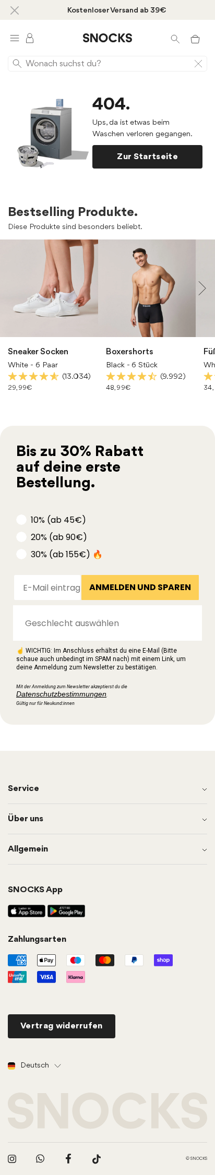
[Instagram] (12, 1159)
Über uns (25, 818)
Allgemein (28, 849)
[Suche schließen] (198, 63)
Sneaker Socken (38, 351)
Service (23, 788)
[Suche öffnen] (175, 38)
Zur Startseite (147, 156)
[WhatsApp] (40, 1159)
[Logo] (107, 38)
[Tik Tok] (96, 1159)
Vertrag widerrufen (61, 1026)
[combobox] (104, 623)
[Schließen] (14, 10)
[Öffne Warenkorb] (195, 38)
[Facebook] (68, 1159)
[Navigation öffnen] (14, 38)
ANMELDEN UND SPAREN (140, 587)
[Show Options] (189, 623)
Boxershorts (129, 351)
